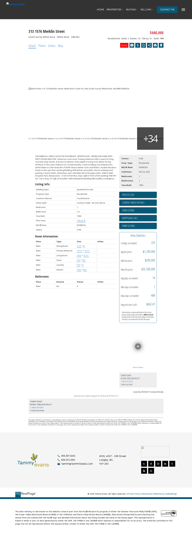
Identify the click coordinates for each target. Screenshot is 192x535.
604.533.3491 (68, 460)
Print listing (128, 226)
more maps (138, 367)
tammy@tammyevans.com (77, 464)
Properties (113, 9)
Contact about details (133, 202)
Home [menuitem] (100, 9)
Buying (131, 9)
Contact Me (167, 9)
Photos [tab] (42, 45)
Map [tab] (60, 45)
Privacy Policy (133, 494)
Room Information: (46, 236)
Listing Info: (42, 184)
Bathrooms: (42, 276)
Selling (146, 9)
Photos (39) (128, 195)
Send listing (128, 210)
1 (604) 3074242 (127, 381)
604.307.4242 (68, 456)
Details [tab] (32, 45)
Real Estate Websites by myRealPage (159, 494)
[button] (167, 9)
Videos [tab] (52, 45)
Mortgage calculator (139, 218)
